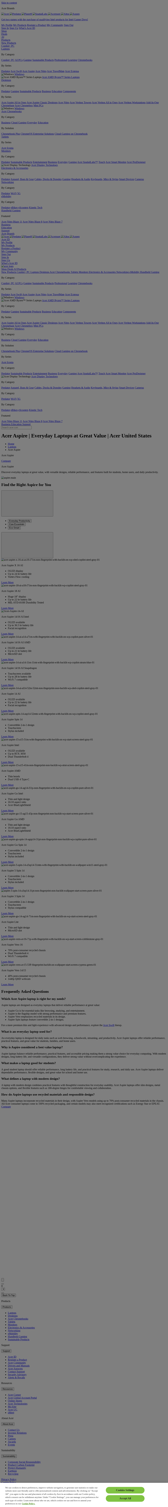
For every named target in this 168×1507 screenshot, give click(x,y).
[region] (84, 1495)
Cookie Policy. (28, 1503)
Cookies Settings (125, 1490)
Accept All (125, 1498)
